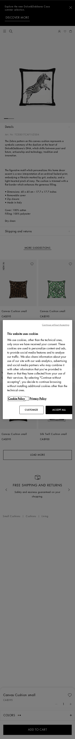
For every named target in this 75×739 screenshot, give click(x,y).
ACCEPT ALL (59, 410)
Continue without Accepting (55, 325)
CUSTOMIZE (31, 410)
